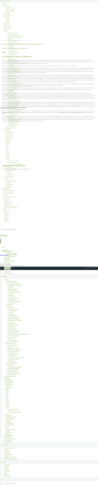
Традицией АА (58, 85)
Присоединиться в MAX (4, 255)
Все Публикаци (9, 40)
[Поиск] (2, 479)
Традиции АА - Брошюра (17, 40)
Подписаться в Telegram (8, 250)
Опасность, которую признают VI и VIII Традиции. (17, 56)
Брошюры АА (4, 40)
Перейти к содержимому (5, 0)
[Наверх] (0, 269)
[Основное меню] (0, 241)
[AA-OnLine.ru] (49, 327)
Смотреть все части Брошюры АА (13, 165)
